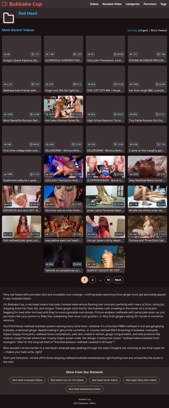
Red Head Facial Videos (105, 380)
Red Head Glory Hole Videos (141, 380)
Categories (133, 4)
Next (118, 280)
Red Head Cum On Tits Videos (67, 380)
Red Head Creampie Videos (28, 380)
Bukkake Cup (25, 3)
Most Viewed (159, 30)
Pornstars (150, 4)
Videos (94, 4)
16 (108, 280)
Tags (163, 4)
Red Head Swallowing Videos (85, 389)
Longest (143, 30)
